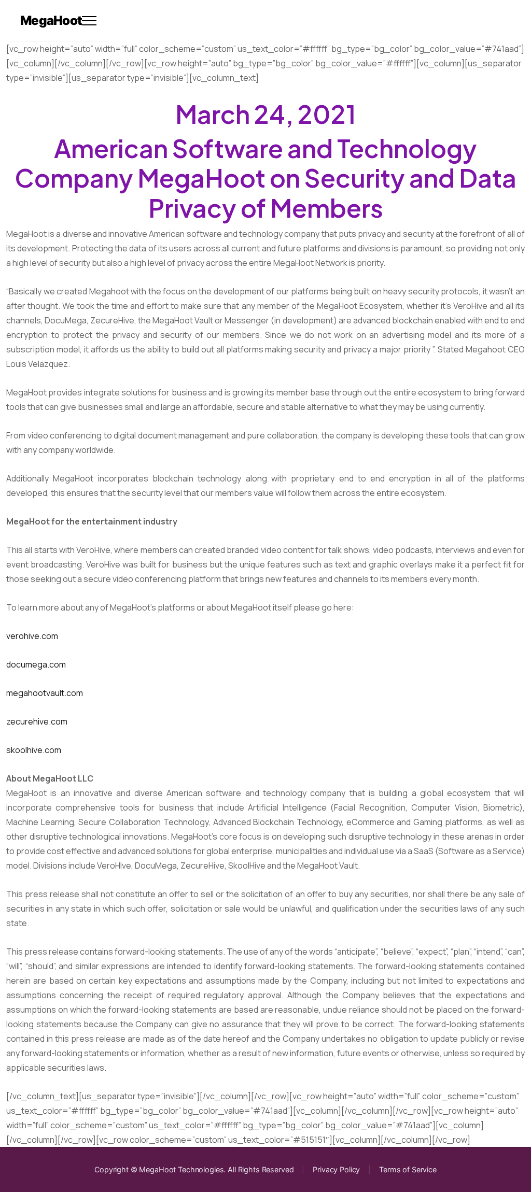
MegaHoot (51, 20)
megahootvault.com (44, 693)
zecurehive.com (36, 721)
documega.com (36, 664)
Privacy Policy (336, 1169)
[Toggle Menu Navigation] (89, 20)
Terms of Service (408, 1169)
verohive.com (32, 636)
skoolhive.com (33, 750)
